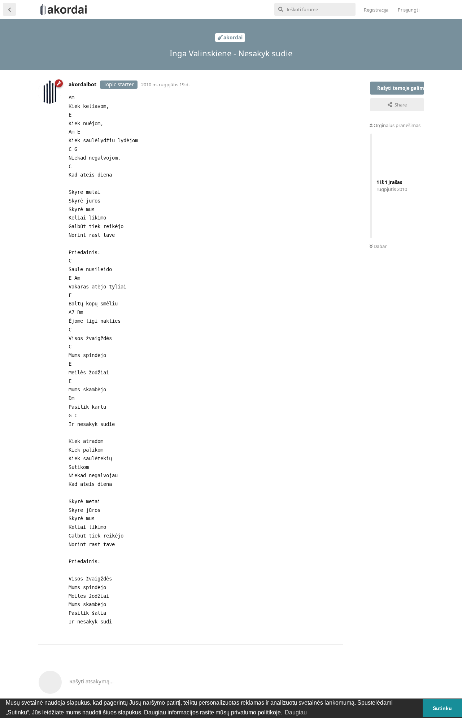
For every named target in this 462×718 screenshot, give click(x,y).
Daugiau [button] (296, 712)
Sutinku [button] (442, 708)
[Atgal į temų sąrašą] (9, 9)
